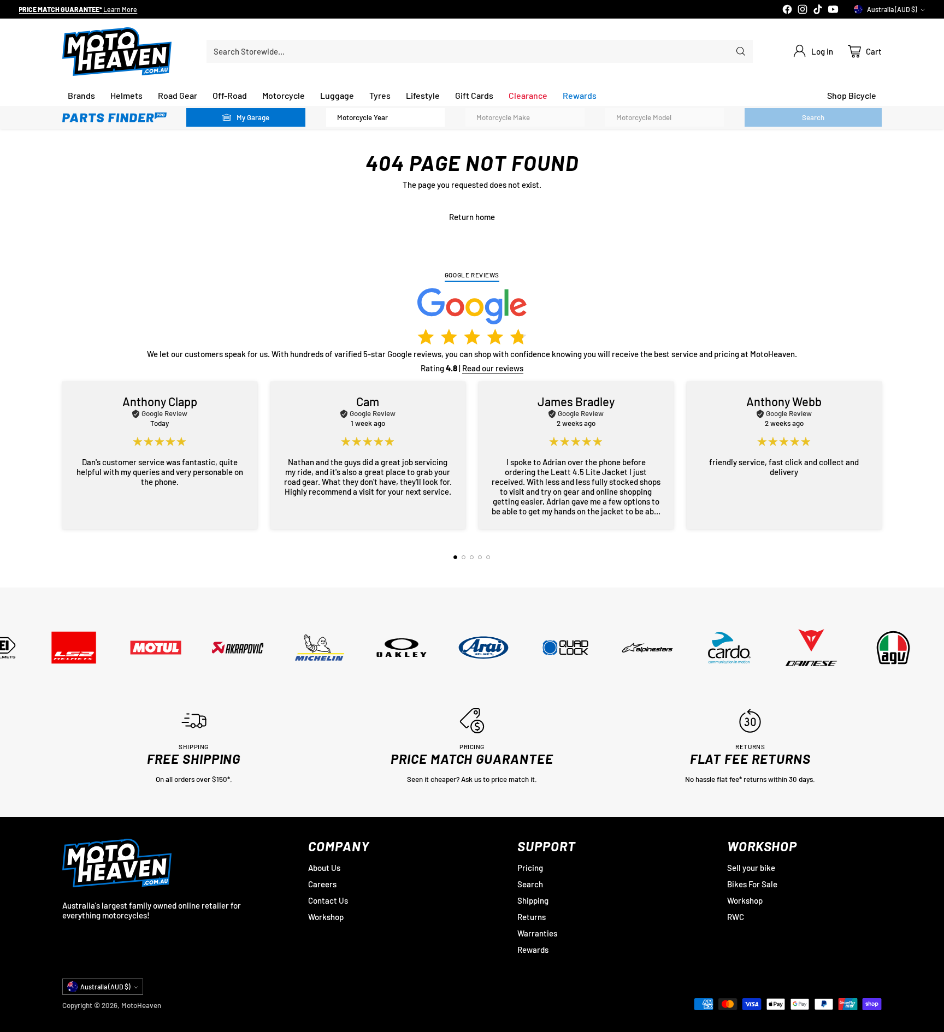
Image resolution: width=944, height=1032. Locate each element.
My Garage (253, 117)
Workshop (326, 917)
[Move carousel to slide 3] (472, 557)
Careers (322, 884)
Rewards (532, 949)
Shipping (532, 900)
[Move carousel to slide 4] (480, 557)
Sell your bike (751, 868)
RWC (735, 917)
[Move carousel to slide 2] (463, 557)
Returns (531, 917)
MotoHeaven (141, 1005)
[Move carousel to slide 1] (455, 557)
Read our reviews (492, 368)
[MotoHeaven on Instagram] (802, 10)
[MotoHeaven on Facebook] (787, 10)
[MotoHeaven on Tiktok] (817, 10)
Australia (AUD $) (892, 9)
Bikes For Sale (752, 884)
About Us (324, 868)
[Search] (741, 51)
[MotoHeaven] (117, 51)
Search (530, 884)
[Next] (878, 455)
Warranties (537, 933)
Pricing (530, 868)
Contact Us (328, 900)
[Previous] (66, 455)
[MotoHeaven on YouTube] (833, 10)
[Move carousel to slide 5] (488, 557)
